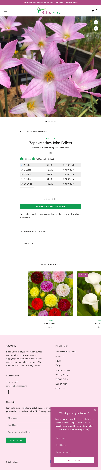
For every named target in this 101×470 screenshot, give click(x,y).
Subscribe (74, 460)
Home (22, 131)
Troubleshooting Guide (65, 351)
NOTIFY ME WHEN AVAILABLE (50, 206)
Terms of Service (62, 370)
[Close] (95, 410)
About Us (59, 356)
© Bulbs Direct (11, 462)
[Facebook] (8, 392)
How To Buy (28, 243)
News (58, 360)
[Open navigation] (5, 10)
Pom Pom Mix (50, 323)
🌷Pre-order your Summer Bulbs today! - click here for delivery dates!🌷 (50, 2)
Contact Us (60, 388)
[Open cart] (96, 10)
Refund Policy (61, 379)
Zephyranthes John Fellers (37, 131)
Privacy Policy (61, 374)
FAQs (58, 365)
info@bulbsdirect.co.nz (16, 386)
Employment (61, 383)
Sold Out (50, 199)
